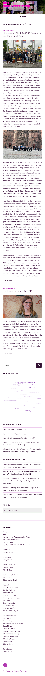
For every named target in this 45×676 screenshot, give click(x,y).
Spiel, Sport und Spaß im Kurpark (15, 434)
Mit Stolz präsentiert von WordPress (15, 671)
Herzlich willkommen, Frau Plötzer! (19, 291)
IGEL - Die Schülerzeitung (16, 5)
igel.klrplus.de (8, 552)
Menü (24, 16)
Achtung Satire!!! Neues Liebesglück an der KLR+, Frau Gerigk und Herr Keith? (21, 480)
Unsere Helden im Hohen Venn (14, 430)
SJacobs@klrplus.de (10, 580)
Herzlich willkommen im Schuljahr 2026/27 (19, 438)
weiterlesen (7, 281)
